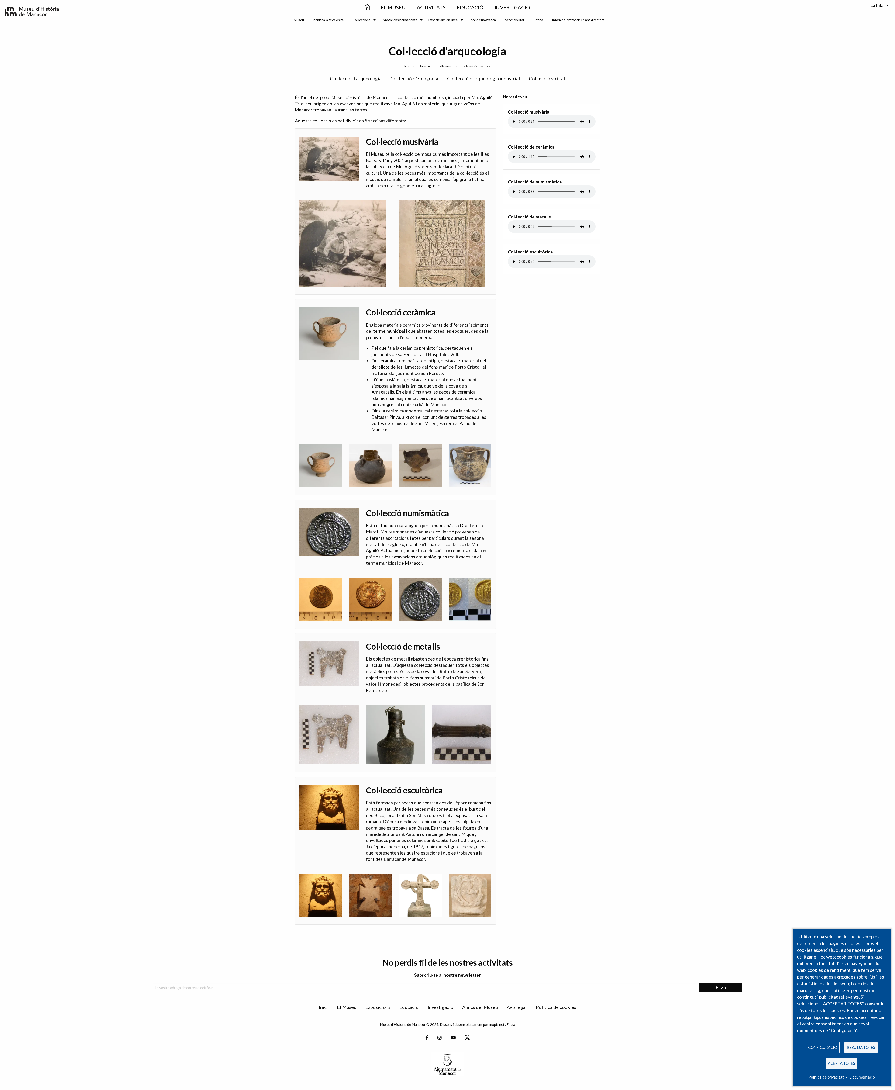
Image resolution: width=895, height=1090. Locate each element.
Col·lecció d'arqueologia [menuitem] (356, 78)
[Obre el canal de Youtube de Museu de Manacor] (453, 1037)
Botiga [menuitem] (538, 20)
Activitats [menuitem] (431, 7)
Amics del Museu (480, 1007)
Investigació (440, 1007)
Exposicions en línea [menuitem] (443, 20)
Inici (407, 65)
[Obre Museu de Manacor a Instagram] (439, 1037)
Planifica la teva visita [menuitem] (328, 20)
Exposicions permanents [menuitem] (399, 20)
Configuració (822, 1047)
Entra (510, 1024)
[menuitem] (367, 7)
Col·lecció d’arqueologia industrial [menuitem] (483, 78)
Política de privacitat (826, 1077)
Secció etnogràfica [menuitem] (482, 20)
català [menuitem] (877, 5)
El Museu (346, 1007)
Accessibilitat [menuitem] (514, 20)
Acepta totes (841, 1063)
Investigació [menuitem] (512, 7)
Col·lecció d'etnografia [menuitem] (414, 78)
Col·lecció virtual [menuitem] (547, 78)
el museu (424, 65)
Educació (409, 1007)
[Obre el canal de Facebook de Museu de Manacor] (427, 1037)
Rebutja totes (861, 1047)
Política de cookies (556, 1007)
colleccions (445, 65)
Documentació (862, 1077)
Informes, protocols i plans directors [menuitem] (578, 20)
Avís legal (517, 1007)
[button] (342, 242)
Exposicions (377, 1007)
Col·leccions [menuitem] (361, 20)
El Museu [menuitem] (393, 7)
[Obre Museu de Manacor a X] (467, 1037)
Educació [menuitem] (470, 7)
